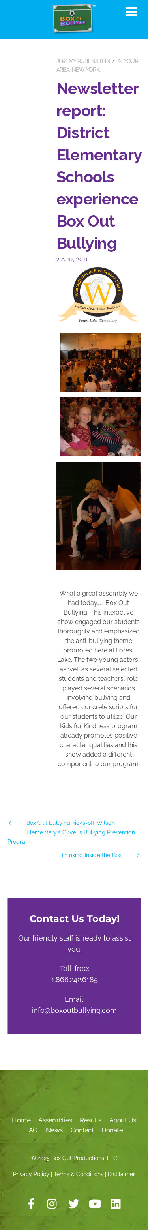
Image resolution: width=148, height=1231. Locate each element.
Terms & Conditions (78, 1174)
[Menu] (131, 11)
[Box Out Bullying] (74, 31)
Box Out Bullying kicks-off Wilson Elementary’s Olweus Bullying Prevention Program (71, 832)
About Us (122, 1120)
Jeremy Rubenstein (83, 61)
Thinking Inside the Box (91, 855)
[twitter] (73, 1204)
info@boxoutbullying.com (74, 1010)
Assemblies (55, 1120)
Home (21, 1120)
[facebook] (31, 1204)
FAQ (31, 1130)
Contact (82, 1130)
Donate (112, 1130)
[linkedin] (116, 1204)
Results (90, 1120)
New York (85, 70)
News (54, 1130)
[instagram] (52, 1204)
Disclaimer (121, 1174)
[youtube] (95, 1204)
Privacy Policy (31, 1174)
